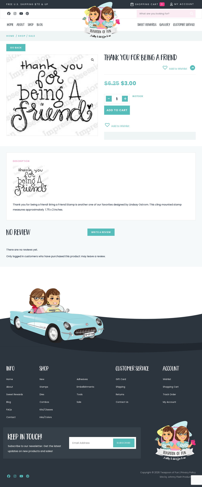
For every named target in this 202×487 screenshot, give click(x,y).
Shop (22, 36)
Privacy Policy (188, 472)
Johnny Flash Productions (182, 476)
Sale (32, 36)
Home (10, 36)
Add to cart (117, 110)
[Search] (192, 14)
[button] (8, 13)
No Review (18, 233)
